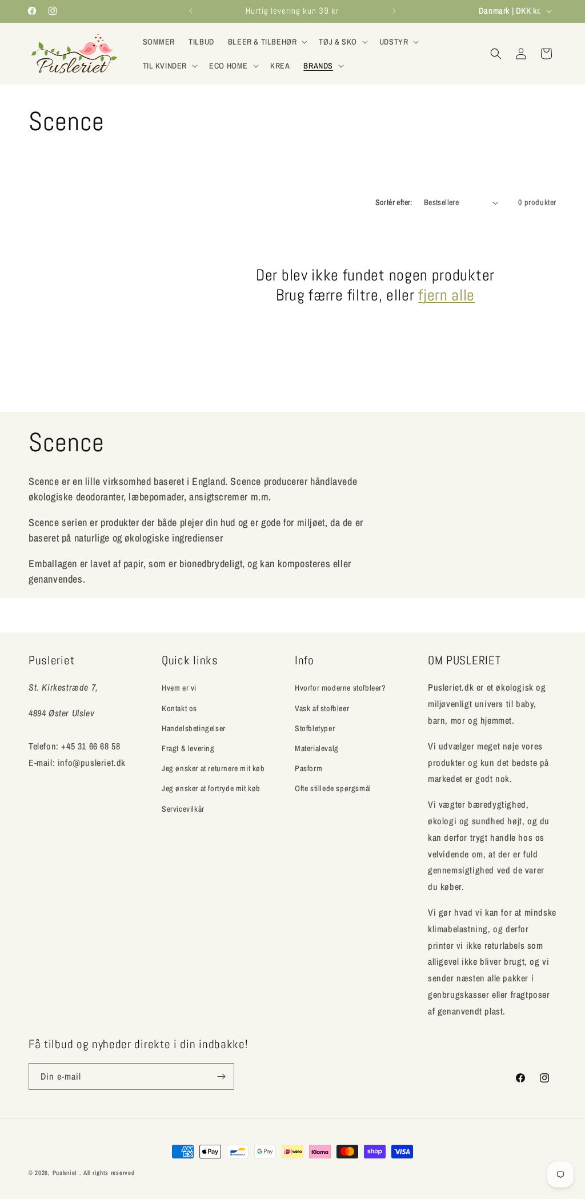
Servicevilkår (183, 809)
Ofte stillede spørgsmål (333, 788)
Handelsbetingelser (194, 728)
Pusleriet (65, 1173)
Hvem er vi (179, 688)
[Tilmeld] (221, 1076)
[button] (266, 42)
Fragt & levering (188, 748)
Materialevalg (317, 748)
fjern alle (446, 295)
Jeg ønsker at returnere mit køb (213, 768)
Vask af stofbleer (322, 708)
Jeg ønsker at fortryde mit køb (211, 788)
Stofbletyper (315, 728)
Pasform (308, 768)
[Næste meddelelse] (394, 11)
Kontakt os (179, 708)
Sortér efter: (393, 202)
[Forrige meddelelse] (190, 11)
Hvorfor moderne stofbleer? (340, 688)
